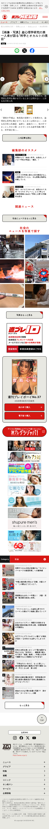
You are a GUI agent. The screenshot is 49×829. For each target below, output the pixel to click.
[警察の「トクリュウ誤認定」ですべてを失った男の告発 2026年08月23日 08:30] (37, 296)
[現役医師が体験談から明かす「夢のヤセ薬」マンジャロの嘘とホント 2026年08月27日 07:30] (12, 296)
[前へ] (2, 79)
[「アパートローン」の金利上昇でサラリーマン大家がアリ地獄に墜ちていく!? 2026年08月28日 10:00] (37, 246)
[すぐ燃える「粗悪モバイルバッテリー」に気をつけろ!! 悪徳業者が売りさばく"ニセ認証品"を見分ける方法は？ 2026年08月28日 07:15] (12, 271)
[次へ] (46, 79)
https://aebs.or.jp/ (20, 755)
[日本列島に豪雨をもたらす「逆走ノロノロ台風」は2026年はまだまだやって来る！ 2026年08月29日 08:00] (12, 246)
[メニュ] (45, 17)
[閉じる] (46, 6)
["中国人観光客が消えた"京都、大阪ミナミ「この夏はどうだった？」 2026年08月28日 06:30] (37, 271)
